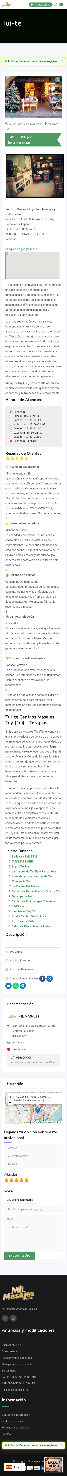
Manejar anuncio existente (17, 1364)
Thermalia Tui (21, 881)
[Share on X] (49, 979)
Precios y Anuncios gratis (17, 1357)
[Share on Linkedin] (8, 986)
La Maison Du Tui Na (25, 886)
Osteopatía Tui (22, 896)
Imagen (8, 1191)
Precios (6, 1434)
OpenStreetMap (41, 1122)
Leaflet (26, 1122)
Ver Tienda (18, 1042)
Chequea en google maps (21, 249)
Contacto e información (16, 1414)
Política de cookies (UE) (15, 1389)
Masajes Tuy (13, 383)
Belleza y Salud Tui (24, 856)
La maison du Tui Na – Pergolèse (34, 871)
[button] (37, 1110)
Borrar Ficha (9, 1370)
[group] (33, 61)
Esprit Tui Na (20, 866)
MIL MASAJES (29, 1016)
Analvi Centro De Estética (29, 916)
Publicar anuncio (11, 1345)
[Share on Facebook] (42, 979)
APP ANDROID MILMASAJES (18, 1383)
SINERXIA (18, 906)
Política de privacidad (14, 1421)
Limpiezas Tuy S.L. (24, 911)
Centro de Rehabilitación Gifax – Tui (36, 891)
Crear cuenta (9, 1351)
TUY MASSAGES (23, 861)
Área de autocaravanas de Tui (32, 876)
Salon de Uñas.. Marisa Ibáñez (32, 926)
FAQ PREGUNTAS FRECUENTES (20, 1377)
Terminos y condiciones (16, 1427)
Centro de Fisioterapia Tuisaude (33, 901)
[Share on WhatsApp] (16, 986)
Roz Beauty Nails (23, 921)
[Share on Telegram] (23, 986)
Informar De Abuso (21, 969)
